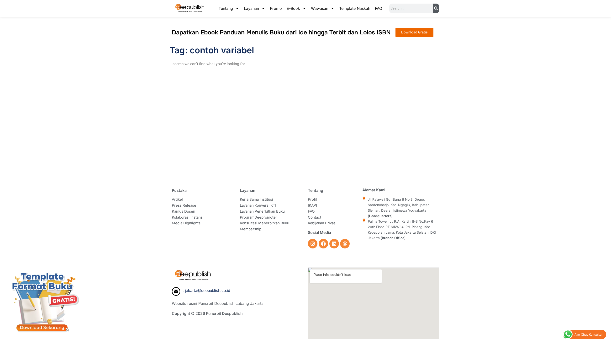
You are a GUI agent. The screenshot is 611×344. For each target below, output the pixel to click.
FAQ (378, 8)
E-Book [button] (293, 8)
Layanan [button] (251, 8)
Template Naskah (354, 8)
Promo (276, 8)
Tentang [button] (226, 8)
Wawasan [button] (319, 8)
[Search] (436, 8)
